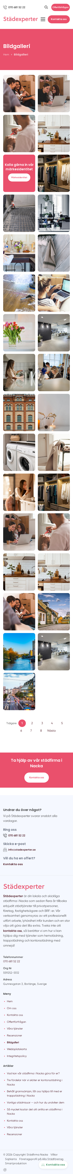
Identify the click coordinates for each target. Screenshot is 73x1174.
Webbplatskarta (17, 1049)
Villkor (54, 1154)
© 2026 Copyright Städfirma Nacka (25, 1154)
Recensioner (14, 1035)
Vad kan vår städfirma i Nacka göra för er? (33, 1073)
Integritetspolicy (17, 1055)
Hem (10, 1001)
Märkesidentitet (19, 177)
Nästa (51, 730)
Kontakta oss (59, 19)
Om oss (11, 1008)
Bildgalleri (13, 1042)
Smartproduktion (16, 1163)
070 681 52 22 (11, 961)
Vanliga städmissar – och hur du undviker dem (35, 1102)
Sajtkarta (11, 1159)
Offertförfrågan (60, 7)
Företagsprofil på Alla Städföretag (41, 1159)
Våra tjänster (15, 1028)
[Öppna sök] (46, 7)
